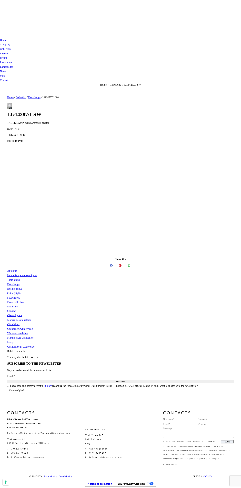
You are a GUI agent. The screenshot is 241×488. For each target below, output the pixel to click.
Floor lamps (34, 97)
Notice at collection (100, 483)
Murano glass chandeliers (20, 337)
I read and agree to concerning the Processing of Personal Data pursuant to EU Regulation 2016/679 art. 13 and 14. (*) (196, 439)
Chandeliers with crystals (20, 328)
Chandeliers (13, 324)
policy (48, 385)
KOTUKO (207, 476)
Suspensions (13, 297)
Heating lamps (14, 288)
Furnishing (12, 306)
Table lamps (13, 279)
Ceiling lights (14, 293)
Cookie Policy (65, 476)
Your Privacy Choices (131, 483)
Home (10, 97)
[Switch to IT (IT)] (21, 25)
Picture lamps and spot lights (22, 275)
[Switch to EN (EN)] (24, 25)
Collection (21, 97)
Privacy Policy (50, 476)
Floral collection (15, 302)
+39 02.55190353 (98, 449)
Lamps (10, 342)
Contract (11, 311)
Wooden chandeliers (17, 333)
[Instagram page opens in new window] (7, 25)
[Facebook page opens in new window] (2, 25)
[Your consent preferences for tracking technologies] (6, 482)
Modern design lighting (19, 320)
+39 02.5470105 (19, 449)
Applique (12, 270)
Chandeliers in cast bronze (20, 346)
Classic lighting (15, 315)
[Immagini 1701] (9, 106)
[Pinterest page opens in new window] (12, 25)
